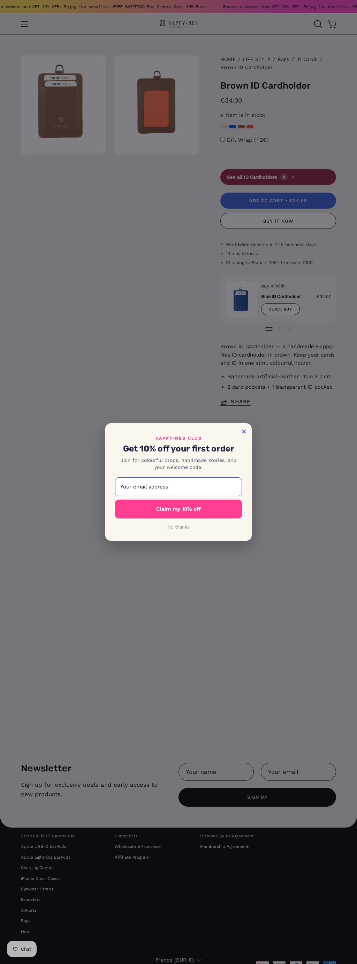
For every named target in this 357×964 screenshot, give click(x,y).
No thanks (178, 527)
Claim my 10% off (178, 509)
